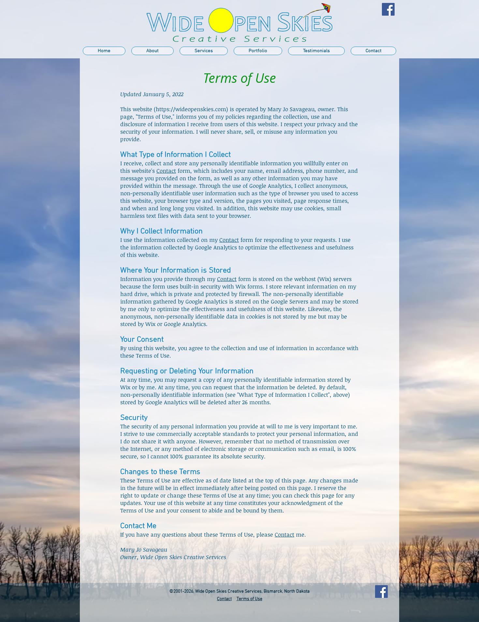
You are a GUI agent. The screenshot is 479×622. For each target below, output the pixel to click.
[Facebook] (388, 9)
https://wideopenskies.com (191, 109)
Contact (166, 170)
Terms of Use (249, 599)
